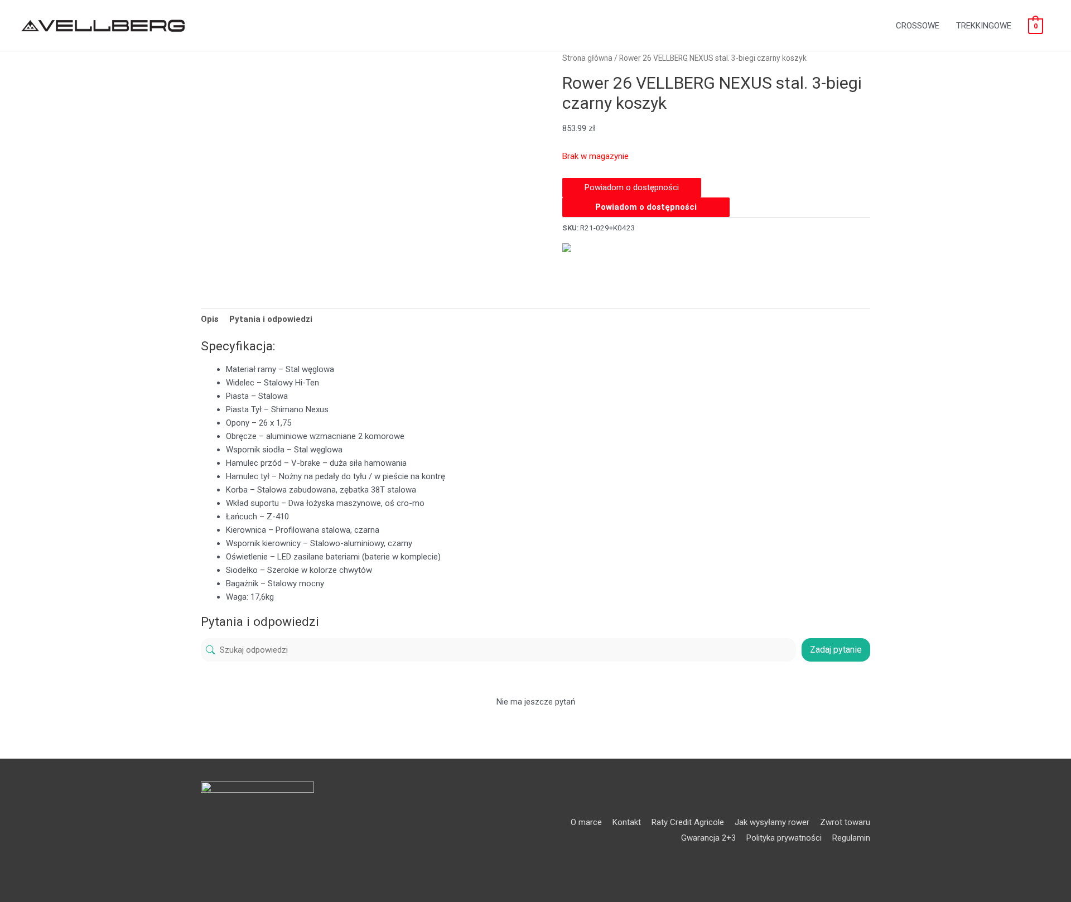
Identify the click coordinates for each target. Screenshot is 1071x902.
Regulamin (851, 838)
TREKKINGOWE (983, 26)
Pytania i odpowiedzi (270, 319)
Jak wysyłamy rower (772, 822)
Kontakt (626, 822)
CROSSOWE (917, 26)
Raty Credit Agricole (688, 822)
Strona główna (587, 58)
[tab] (210, 319)
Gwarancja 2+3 (708, 838)
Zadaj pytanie (836, 649)
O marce (586, 822)
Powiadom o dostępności (646, 207)
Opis (210, 319)
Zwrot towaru (845, 822)
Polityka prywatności (784, 838)
